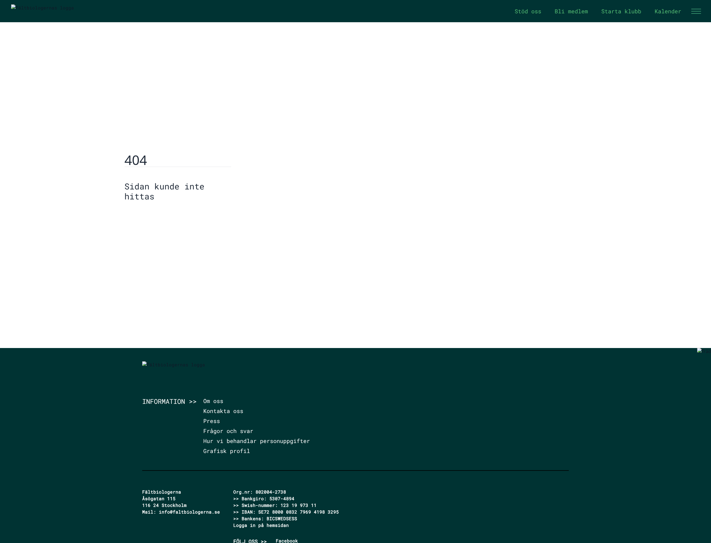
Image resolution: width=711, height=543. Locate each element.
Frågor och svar (228, 430)
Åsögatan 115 (159, 498)
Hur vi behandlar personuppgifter (256, 440)
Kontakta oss (223, 410)
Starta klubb (621, 11)
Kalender (668, 11)
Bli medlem (571, 11)
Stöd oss (528, 11)
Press (211, 420)
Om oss (213, 400)
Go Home (138, 213)
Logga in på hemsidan (261, 525)
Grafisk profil (226, 450)
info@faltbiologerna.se (189, 512)
